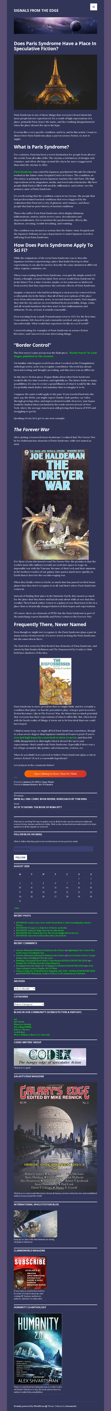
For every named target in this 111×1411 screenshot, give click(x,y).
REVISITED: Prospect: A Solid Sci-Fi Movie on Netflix (41, 928)
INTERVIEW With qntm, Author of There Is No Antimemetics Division (52, 973)
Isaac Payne (48, 782)
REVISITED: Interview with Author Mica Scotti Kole (41, 935)
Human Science (30, 784)
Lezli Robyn (19, 1032)
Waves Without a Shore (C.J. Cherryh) (32, 1035)
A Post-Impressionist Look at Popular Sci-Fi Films (55, 967)
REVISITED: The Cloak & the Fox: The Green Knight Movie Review (47, 933)
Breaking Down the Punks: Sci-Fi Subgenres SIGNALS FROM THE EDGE (50, 966)
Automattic (70, 1406)
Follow (20, 857)
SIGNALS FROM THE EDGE (36, 10)
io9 (15, 1019)
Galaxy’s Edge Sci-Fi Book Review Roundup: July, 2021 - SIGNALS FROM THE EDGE (55, 971)
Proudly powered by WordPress (29, 1406)
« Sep (16, 908)
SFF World (19, 1022)
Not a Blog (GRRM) (22, 1027)
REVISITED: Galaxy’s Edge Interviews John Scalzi (40, 930)
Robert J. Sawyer (22, 1029)
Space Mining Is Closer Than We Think (55, 773)
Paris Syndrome (23, 171)
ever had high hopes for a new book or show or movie (45, 737)
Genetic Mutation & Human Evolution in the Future (40, 950)
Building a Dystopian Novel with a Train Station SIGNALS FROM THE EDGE (51, 960)
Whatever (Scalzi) (22, 1024)
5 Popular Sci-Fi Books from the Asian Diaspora (54, 961)
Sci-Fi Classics (46, 784)
